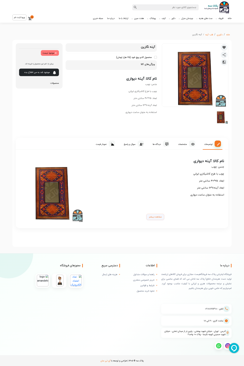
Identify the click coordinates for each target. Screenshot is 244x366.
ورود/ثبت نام (19, 17)
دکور (173, 18)
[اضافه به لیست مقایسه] (224, 62)
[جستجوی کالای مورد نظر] (135, 7)
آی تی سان (106, 361)
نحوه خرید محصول (146, 291)
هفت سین (139, 18)
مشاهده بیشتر (155, 217)
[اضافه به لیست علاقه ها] (224, 47)
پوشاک (153, 18)
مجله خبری (98, 18)
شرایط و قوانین (147, 285)
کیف (164, 18)
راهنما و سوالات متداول (144, 274)
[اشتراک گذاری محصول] (224, 54)
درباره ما (111, 18)
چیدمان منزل (187, 18)
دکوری (219, 34)
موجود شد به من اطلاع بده (37, 72)
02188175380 (211, 309)
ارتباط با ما (123, 18)
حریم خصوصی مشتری (144, 280)
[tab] (212, 144)
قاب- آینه (209, 34)
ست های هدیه (205, 18)
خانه (230, 18)
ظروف (221, 18)
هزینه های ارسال (109, 274)
